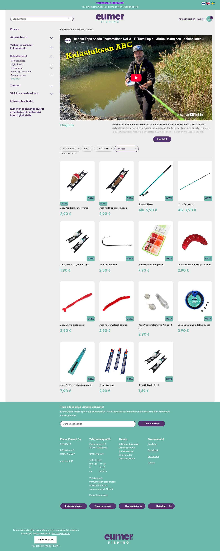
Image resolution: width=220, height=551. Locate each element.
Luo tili (200, 19)
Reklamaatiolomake (129, 444)
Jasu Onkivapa (186, 204)
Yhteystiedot (125, 455)
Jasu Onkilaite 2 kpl (149, 385)
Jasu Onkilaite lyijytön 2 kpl (74, 264)
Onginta (15, 78)
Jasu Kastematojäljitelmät (113, 325)
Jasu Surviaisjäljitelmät (72, 325)
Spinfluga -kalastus (21, 71)
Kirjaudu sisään (187, 19)
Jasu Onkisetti (146, 204)
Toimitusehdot (126, 451)
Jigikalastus (17, 64)
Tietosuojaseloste (61, 533)
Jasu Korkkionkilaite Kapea (113, 208)
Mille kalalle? (69, 148)
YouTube (152, 444)
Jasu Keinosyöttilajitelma (151, 264)
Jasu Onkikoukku (108, 264)
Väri (86, 148)
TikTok (151, 462)
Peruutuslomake (127, 447)
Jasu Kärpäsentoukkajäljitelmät (194, 264)
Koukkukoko (103, 148)
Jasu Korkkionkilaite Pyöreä (74, 208)
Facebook (153, 450)
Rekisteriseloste (127, 458)
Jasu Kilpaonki (106, 385)
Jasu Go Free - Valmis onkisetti (76, 385)
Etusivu (64, 29)
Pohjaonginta (18, 60)
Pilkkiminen (17, 68)
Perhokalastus (18, 75)
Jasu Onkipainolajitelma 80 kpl (194, 325)
